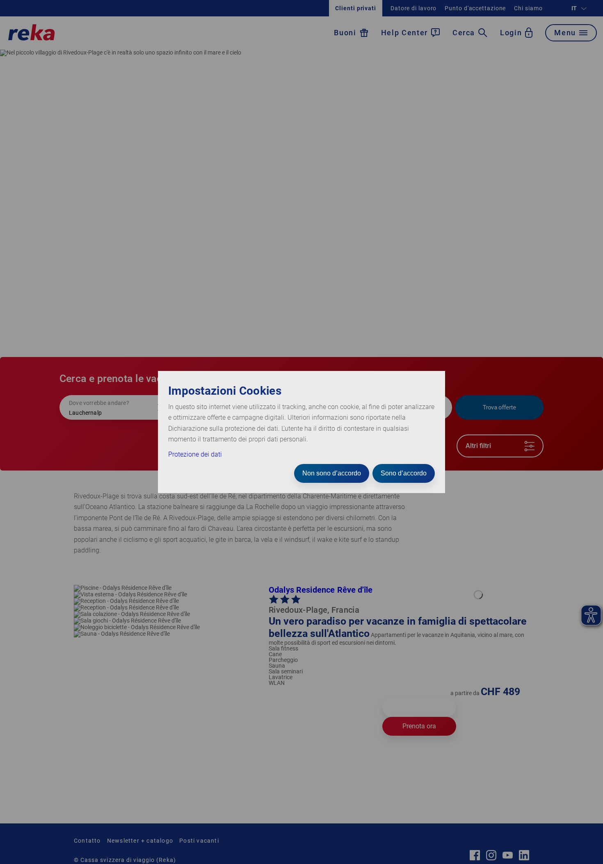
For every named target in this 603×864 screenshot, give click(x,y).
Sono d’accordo (404, 473)
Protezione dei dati (195, 454)
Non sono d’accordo (331, 473)
